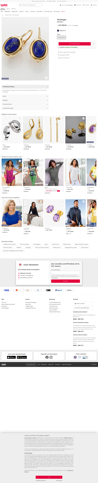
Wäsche (22, 11)
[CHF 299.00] (75, 129)
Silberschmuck (67, 244)
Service (27, 299)
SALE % (63, 11)
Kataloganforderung (30, 308)
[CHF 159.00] (12, 129)
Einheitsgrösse (61, 37)
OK (49, 477)
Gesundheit (39, 11)
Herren (8, 8)
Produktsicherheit (7, 104)
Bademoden (15, 11)
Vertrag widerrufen (31, 364)
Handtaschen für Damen (9, 244)
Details (4, 96)
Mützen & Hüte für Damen (81, 244)
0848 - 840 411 (78, 345)
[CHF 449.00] (54, 129)
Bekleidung (7, 11)
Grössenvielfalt (53, 310)
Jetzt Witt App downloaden (8, 304)
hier (70, 444)
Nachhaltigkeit (5, 308)
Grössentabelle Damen (55, 302)
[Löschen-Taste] (41, 5)
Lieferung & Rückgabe (30, 302)
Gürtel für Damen (7, 247)
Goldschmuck (9, 15)
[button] (2, 15)
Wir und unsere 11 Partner (30, 437)
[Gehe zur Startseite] (4, 5)
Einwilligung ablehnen (41, 480)
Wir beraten (57, 11)
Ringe (46, 244)
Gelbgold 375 (63, 30)
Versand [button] (76, 25)
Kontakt (75, 299)
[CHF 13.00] (75, 172)
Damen (3, 8)
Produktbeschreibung (8, 86)
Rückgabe (5, 100)
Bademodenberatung (54, 312)
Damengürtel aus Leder (71, 247)
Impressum (50, 364)
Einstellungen (59, 480)
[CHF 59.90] (33, 213)
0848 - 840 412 (78, 331)
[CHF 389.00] (33, 129)
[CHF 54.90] (33, 172)
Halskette (19, 247)
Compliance (57, 364)
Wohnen (13, 8)
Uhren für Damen (24, 244)
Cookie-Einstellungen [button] (66, 364)
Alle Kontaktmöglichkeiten (82, 308)
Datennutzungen (68, 437)
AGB (39, 364)
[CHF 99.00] (12, 172)
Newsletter (4, 306)
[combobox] (33, 5)
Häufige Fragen (29, 306)
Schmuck (32, 11)
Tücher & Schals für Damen (42, 247)
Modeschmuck (57, 247)
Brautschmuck (84, 247)
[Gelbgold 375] (58, 31)
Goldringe (28, 247)
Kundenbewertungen (8, 108)
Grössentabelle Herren (55, 304)
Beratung (52, 299)
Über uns (4, 302)
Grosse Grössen (48, 11)
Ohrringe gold (16, 15)
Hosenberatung (53, 306)
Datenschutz (44, 364)
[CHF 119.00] (54, 213)
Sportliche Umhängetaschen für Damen (13, 250)
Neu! (2, 11)
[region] (49, 458)
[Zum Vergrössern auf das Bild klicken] (46, 77)
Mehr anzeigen (55, 277)
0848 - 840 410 (78, 319)
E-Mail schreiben (80, 304)
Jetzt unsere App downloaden (17, 354)
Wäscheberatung (53, 308)
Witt (3, 299)
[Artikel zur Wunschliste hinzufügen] (93, 43)
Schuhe (27, 11)
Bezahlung (28, 304)
